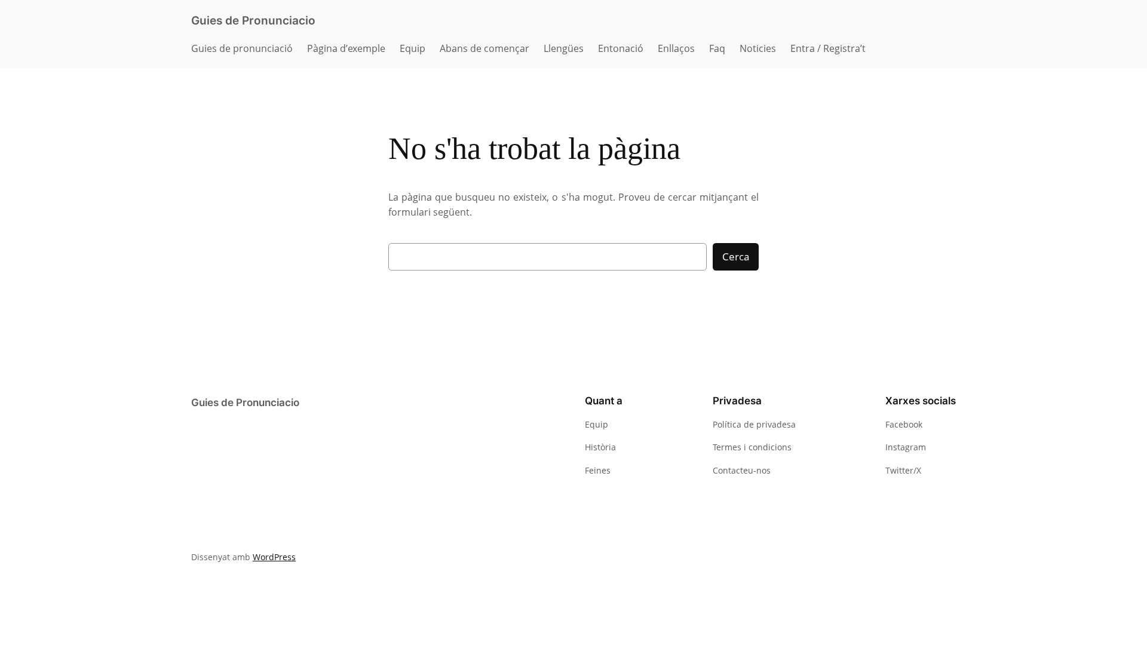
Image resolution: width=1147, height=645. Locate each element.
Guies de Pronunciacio (253, 20)
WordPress (274, 557)
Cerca (735, 256)
